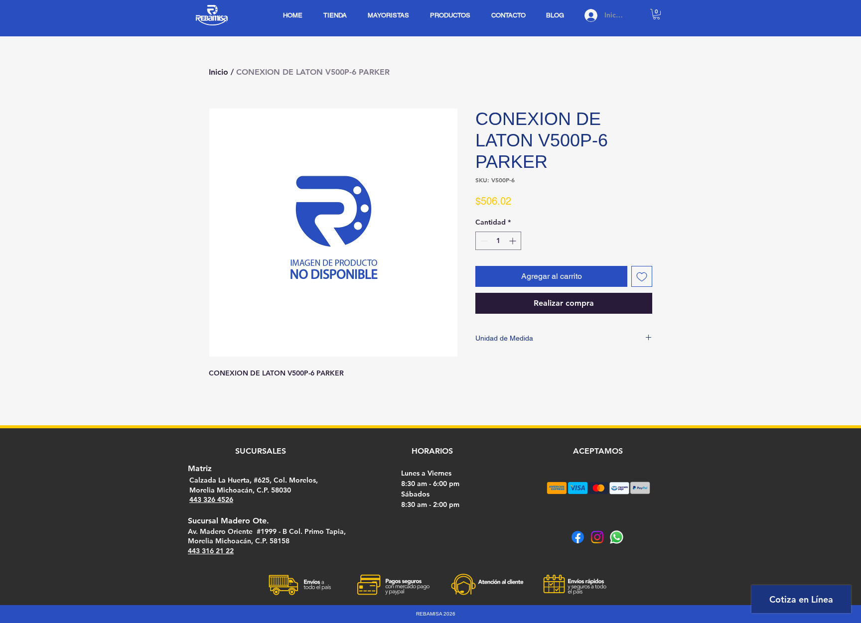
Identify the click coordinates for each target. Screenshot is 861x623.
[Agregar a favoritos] (641, 276)
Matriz (200, 468)
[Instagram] (597, 537)
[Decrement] (483, 240)
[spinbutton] (498, 240)
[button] (656, 14)
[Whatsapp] (616, 537)
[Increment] (513, 240)
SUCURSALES (260, 451)
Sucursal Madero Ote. (228, 520)
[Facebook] (578, 537)
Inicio (218, 72)
